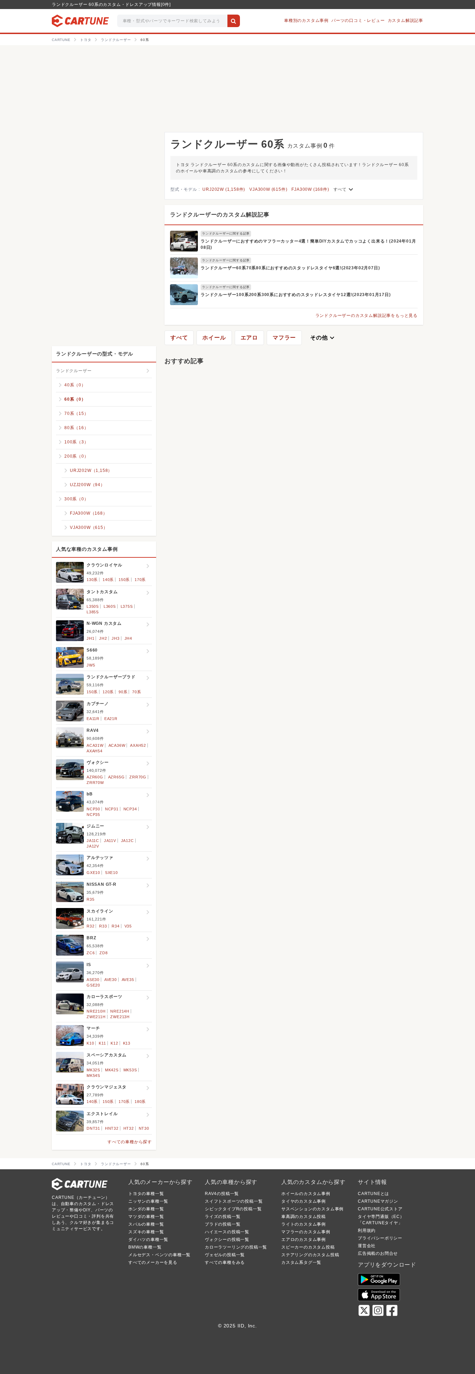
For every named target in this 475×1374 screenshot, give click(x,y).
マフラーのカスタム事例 (305, 1231)
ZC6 (91, 953)
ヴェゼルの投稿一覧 (225, 1254)
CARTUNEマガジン (378, 1201)
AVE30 (110, 980)
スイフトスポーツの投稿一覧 (234, 1201)
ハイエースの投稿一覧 (227, 1231)
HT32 (128, 1128)
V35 (128, 926)
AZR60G (95, 777)
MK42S (112, 1070)
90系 (123, 692)
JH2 (103, 638)
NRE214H (119, 1011)
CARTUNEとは (373, 1193)
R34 (115, 926)
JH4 (128, 638)
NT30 (144, 1128)
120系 (108, 692)
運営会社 (367, 1245)
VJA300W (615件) (268, 189)
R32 (90, 926)
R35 (90, 899)
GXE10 (93, 872)
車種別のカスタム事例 (306, 20)
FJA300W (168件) (310, 189)
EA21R (111, 719)
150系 (124, 580)
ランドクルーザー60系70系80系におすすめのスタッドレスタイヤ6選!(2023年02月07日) (290, 267)
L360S (110, 606)
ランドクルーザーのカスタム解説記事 (219, 215)
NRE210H (96, 1011)
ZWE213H (120, 1017)
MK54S (93, 1075)
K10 (90, 1043)
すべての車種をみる (225, 1262)
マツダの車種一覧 (146, 1216)
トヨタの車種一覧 (146, 1193)
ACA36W (117, 745)
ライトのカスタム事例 (303, 1224)
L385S (93, 612)
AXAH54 (95, 751)
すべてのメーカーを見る (152, 1262)
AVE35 (128, 980)
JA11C (93, 841)
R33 (103, 926)
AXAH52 (138, 745)
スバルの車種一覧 (146, 1224)
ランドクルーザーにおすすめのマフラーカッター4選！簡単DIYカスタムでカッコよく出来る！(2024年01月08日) (308, 244)
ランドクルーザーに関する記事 (226, 233)
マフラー (284, 338)
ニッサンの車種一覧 (148, 1201)
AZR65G (116, 777)
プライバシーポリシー (380, 1238)
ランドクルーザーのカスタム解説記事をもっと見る (366, 315)
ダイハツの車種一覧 (148, 1239)
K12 (114, 1043)
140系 (108, 580)
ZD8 (103, 953)
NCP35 (93, 814)
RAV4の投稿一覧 (222, 1193)
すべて (344, 189)
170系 (140, 580)
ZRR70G (137, 777)
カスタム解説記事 (405, 20)
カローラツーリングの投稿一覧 (236, 1247)
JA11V (110, 841)
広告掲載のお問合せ (378, 1253)
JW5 (91, 665)
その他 (323, 338)
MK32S (93, 1070)
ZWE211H (96, 1017)
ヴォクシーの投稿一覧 (227, 1239)
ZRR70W (95, 782)
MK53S (130, 1070)
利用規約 (367, 1230)
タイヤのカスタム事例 (303, 1201)
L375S (127, 606)
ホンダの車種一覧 (146, 1209)
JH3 (115, 638)
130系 (92, 580)
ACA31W (95, 745)
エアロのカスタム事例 (303, 1239)
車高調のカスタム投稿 (303, 1216)
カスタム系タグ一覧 (301, 1262)
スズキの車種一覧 (146, 1231)
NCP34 (130, 809)
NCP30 (93, 809)
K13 (126, 1043)
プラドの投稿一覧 (222, 1224)
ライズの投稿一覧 (222, 1216)
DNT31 (93, 1128)
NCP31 (112, 809)
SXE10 (111, 872)
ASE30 (93, 980)
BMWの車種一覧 (144, 1247)
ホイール (214, 338)
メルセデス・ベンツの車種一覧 (159, 1254)
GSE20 (93, 985)
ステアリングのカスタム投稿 (310, 1254)
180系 (140, 1101)
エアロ (249, 338)
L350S (93, 606)
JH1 (90, 638)
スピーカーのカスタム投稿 (308, 1247)
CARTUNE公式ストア (380, 1209)
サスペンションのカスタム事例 (312, 1209)
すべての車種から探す (129, 1141)
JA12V (93, 846)
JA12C (127, 841)
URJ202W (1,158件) (223, 189)
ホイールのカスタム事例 (305, 1193)
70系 (136, 692)
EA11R (93, 719)
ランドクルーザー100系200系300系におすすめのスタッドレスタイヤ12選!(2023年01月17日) (296, 294)
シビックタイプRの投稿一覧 (233, 1209)
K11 (102, 1043)
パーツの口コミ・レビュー (358, 20)
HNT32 (112, 1128)
